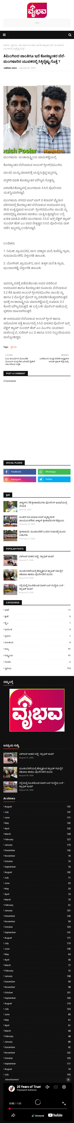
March (38, 834)
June (38, 817)
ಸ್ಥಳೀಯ (14, 45)
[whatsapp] (54, 472)
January (38, 845)
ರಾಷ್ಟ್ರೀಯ (38, 655)
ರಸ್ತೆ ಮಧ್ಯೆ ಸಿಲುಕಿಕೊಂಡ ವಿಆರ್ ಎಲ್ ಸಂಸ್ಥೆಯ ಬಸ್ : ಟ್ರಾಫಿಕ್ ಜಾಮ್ (42, 587)
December (38, 850)
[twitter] (54, 479)
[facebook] (19, 472)
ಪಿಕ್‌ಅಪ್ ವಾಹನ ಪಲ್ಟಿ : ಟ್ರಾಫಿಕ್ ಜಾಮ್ (36, 556)
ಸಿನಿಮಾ (38, 662)
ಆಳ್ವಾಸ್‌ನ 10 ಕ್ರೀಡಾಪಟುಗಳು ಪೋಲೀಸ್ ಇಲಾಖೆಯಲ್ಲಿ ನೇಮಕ (43, 504)
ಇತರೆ (38, 610)
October (38, 861)
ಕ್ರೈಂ (38, 623)
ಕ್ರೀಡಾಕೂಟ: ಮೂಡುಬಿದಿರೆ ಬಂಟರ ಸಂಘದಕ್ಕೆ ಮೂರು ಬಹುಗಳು (42, 533)
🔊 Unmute (37, 1115)
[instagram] (19, 479)
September (38, 866)
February (38, 839)
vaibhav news (10, 68)
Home (6, 45)
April (38, 828)
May (38, 823)
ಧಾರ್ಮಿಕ (38, 629)
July (38, 812)
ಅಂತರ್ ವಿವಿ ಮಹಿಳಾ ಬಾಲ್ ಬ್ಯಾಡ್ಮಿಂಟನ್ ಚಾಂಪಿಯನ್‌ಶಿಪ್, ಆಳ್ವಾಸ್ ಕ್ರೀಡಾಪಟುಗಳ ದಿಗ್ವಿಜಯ (41, 519)
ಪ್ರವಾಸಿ (38, 636)
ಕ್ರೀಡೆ (38, 616)
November (38, 856)
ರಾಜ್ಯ (38, 649)
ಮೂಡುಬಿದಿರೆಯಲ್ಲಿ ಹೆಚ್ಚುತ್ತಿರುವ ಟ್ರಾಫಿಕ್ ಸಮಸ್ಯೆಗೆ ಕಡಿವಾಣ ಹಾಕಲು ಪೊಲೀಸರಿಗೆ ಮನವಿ (41, 573)
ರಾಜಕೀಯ (38, 642)
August (38, 806)
